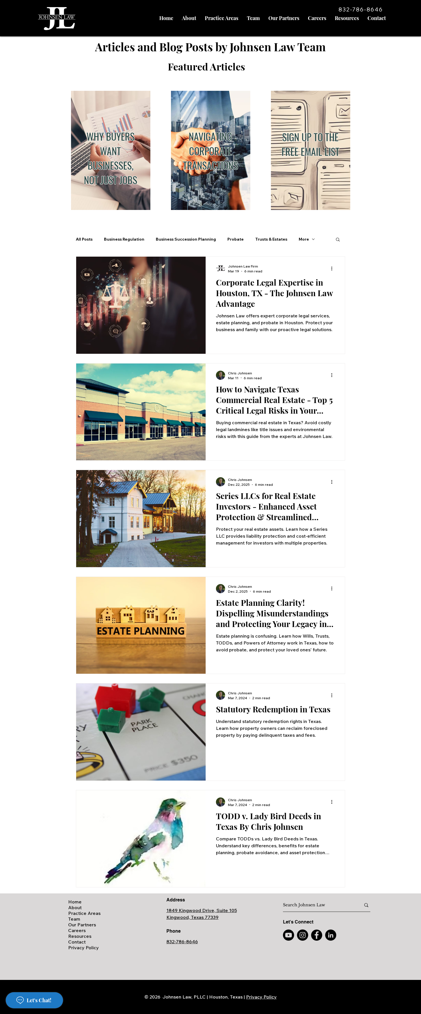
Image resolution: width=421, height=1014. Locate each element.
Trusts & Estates (271, 239)
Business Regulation (124, 239)
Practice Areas (84, 913)
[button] (338, 240)
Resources (79, 936)
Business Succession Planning (186, 239)
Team (74, 919)
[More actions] (333, 268)
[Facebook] (316, 935)
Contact (77, 942)
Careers (77, 930)
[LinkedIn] (330, 935)
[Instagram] (302, 935)
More (304, 239)
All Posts (84, 239)
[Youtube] (288, 935)
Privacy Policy (83, 947)
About (75, 907)
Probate (235, 239)
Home (75, 902)
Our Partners (82, 924)
